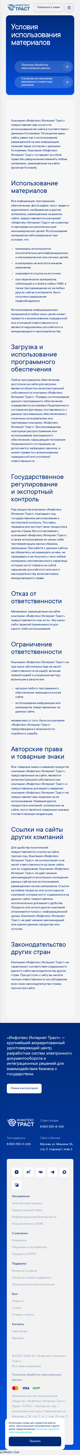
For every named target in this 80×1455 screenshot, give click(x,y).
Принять (35, 1441)
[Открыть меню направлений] (69, 7)
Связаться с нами (48, 7)
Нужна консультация (24, 1088)
